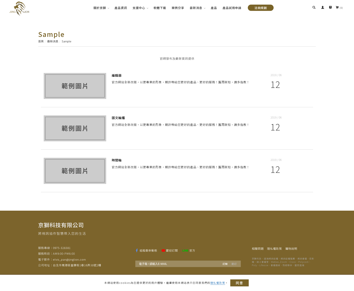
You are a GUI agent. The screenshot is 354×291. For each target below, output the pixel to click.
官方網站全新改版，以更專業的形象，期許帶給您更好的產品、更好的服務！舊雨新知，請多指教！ (181, 82)
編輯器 (117, 75)
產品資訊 (120, 8)
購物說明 (291, 248)
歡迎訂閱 (172, 250)
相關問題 (258, 248)
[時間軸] (75, 170)
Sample (66, 41)
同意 (239, 282)
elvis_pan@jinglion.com (69, 259)
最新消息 (196, 8)
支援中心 (139, 8)
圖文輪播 (118, 117)
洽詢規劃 (260, 8)
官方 (192, 250)
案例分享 (178, 8)
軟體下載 (160, 8)
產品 (214, 8)
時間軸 (117, 160)
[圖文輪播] (75, 128)
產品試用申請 (232, 8)
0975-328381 (62, 248)
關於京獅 (99, 8)
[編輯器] (75, 85)
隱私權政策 (217, 283)
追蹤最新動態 (148, 250)
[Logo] (19, 8)
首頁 (41, 41)
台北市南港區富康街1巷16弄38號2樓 (77, 265)
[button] (314, 7)
